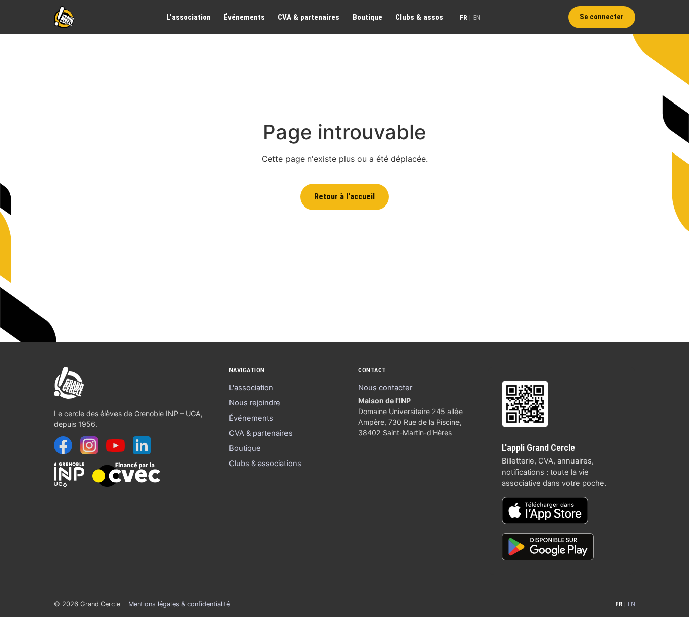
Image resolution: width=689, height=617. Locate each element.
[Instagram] (89, 445)
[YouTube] (115, 445)
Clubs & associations (265, 463)
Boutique (367, 17)
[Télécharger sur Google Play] (548, 546)
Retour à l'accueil (344, 196)
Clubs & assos (419, 17)
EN (477, 17)
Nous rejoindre (254, 402)
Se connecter (602, 17)
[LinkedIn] (142, 445)
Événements (244, 17)
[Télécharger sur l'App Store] (545, 510)
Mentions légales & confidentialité (179, 604)
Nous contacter (385, 387)
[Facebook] (63, 445)
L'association (188, 17)
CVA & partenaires (308, 17)
